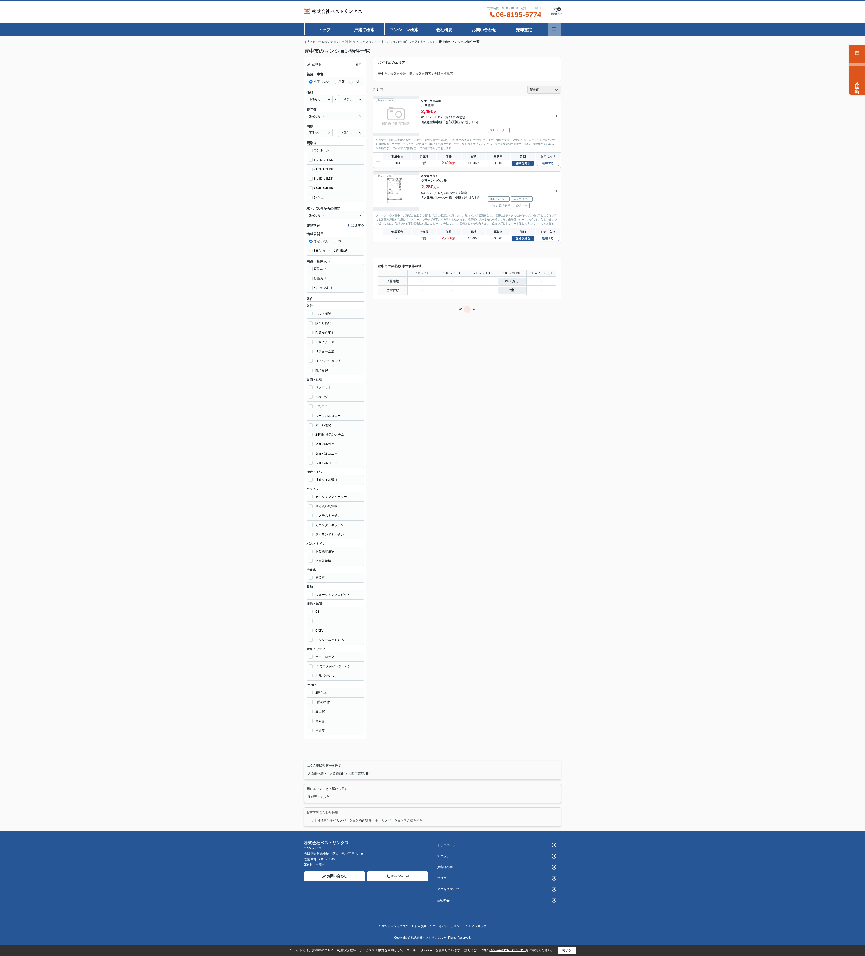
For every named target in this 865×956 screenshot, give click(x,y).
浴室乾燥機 (323, 561)
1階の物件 (322, 702)
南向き (320, 721)
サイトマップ (477, 926)
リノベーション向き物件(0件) (402, 820)
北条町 (437, 100)
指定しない (321, 81)
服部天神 (452, 122)
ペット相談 (323, 313)
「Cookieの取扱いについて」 (508, 950)
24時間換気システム (329, 434)
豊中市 (382, 74)
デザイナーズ (324, 342)
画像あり (320, 269)
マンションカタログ (395, 926)
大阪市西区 (423, 74)
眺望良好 (321, 370)
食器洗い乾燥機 (326, 506)
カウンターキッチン (329, 525)
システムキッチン (328, 515)
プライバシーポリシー (447, 926)
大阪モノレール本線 (437, 197)
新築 (341, 81)
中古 (357, 81)
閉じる (566, 950)
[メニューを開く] (554, 29)
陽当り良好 (323, 323)
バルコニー (323, 406)
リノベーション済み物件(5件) (358, 820)
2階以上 (321, 692)
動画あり (320, 278)
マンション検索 (404, 29)
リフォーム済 (324, 351)
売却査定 (524, 29)
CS (317, 611)
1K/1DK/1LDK (323, 159)
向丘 (435, 176)
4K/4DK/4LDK (323, 188)
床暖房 (320, 578)
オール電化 (323, 425)
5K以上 (319, 197)
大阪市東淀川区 (401, 74)
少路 (458, 197)
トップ (324, 29)
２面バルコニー (326, 444)
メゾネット (323, 387)
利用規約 (420, 926)
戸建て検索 (364, 29)
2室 (511, 290)
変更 (358, 64)
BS (317, 621)
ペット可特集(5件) (321, 820)
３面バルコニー (326, 453)
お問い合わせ (484, 29)
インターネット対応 (329, 640)
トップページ (446, 845)
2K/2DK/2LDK (323, 169)
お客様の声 (445, 867)
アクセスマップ (448, 889)
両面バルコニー (326, 463)
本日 (341, 241)
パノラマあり (323, 288)
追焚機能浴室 (324, 551)
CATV (319, 630)
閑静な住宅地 (324, 332)
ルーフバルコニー (328, 415)
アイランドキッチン (329, 534)
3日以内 (319, 250)
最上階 (320, 711)
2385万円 (512, 281)
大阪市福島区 (443, 74)
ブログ (441, 878)
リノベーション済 (328, 361)
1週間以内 (341, 250)
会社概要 (444, 29)
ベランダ (321, 397)
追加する (548, 163)
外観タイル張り (326, 480)
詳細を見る (523, 163)
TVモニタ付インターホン (333, 666)
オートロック (324, 657)
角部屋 (320, 730)
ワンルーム (321, 150)
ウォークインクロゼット (332, 594)
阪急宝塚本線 (432, 122)
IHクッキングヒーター (331, 496)
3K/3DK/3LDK (323, 178)
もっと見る (547, 223)
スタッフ (443, 856)
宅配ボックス (324, 675)
